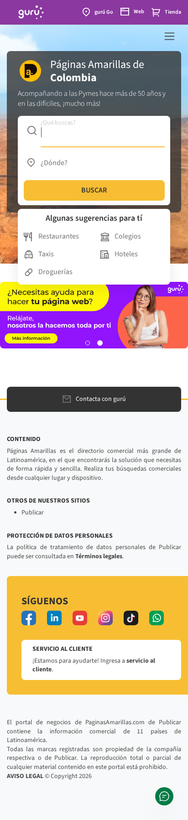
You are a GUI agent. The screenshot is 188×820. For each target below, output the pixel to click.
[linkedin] (54, 618)
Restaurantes (58, 236)
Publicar (32, 512)
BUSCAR (94, 190)
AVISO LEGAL (25, 776)
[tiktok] (131, 618)
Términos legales (98, 556)
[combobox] (94, 130)
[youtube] (80, 618)
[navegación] (169, 36)
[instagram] (105, 618)
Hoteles (126, 254)
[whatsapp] (156, 618)
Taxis (46, 254)
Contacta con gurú (101, 399)
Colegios (128, 236)
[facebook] (28, 618)
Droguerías (55, 272)
